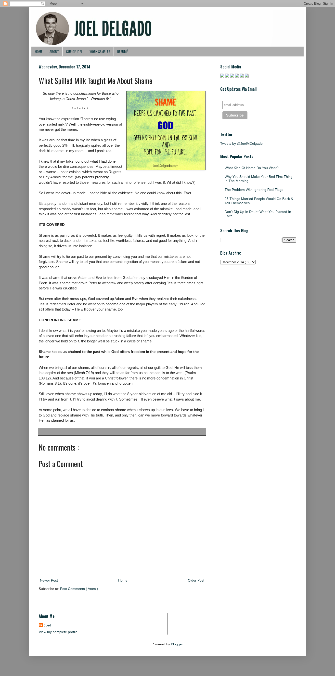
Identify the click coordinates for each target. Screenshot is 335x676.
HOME (38, 51)
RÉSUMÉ (122, 51)
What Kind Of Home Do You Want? (252, 168)
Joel (47, 625)
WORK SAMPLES (100, 51)
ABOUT (54, 51)
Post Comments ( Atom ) (79, 589)
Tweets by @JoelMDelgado (241, 143)
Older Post (196, 580)
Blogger (177, 644)
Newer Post (49, 580)
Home (123, 580)
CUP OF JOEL (74, 51)
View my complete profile (58, 632)
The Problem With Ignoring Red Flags (254, 190)
